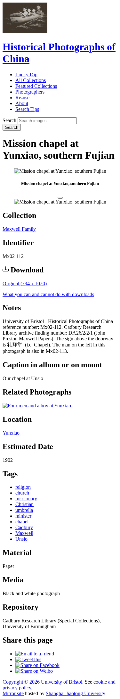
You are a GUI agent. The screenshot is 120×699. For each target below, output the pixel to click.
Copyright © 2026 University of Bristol (42, 682)
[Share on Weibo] (34, 671)
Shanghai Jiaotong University (75, 693)
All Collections (30, 80)
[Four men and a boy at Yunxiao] (37, 405)
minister (23, 516)
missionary (26, 498)
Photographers (29, 92)
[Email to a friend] (34, 653)
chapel (21, 521)
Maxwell (24, 533)
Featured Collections (36, 86)
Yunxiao (11, 433)
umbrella (24, 510)
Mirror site (13, 693)
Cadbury (24, 527)
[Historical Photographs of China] (25, 31)
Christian (24, 504)
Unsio (21, 539)
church (22, 492)
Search (9, 120)
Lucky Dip (26, 74)
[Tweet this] (28, 659)
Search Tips (27, 109)
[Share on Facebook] (37, 665)
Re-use (22, 97)
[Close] (60, 198)
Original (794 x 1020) (25, 283)
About (21, 103)
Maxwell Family (19, 229)
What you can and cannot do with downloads (48, 294)
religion (23, 487)
